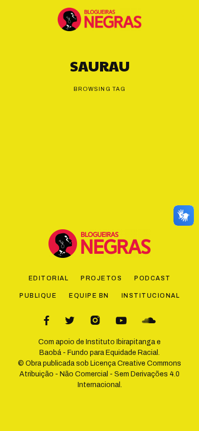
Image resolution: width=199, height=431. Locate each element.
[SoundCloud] (149, 320)
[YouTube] (121, 320)
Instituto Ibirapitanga (120, 342)
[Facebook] (46, 320)
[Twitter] (69, 320)
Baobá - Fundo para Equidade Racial (98, 352)
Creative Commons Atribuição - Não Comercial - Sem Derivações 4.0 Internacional (100, 374)
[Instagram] (95, 320)
